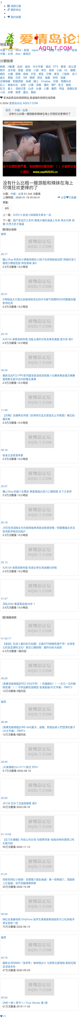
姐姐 (25, 74)
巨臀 (48, 74)
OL (66, 70)
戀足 (39, 77)
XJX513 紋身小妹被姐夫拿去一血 (32, 214)
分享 (63, 197)
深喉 (38, 85)
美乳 (41, 74)
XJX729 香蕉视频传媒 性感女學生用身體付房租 (30, 567)
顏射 (68, 85)
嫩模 (73, 70)
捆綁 (32, 77)
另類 (10, 92)
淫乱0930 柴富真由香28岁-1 (19, 604)
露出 (25, 92)
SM (25, 77)
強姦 (47, 77)
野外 (2, 70)
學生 (43, 70)
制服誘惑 (18, 81)
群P (53, 85)
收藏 (72, 197)
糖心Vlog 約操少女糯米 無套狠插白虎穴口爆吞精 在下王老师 (37, 491)
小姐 (59, 70)
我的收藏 (15, 17)
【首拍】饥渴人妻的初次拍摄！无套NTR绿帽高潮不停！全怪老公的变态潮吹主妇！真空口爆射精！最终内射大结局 (39, 645)
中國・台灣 (6, 53)
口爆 (30, 85)
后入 (2, 85)
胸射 (33, 92)
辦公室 (72, 66)
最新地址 (15, 9)
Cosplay (46, 81)
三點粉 (65, 74)
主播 (10, 74)
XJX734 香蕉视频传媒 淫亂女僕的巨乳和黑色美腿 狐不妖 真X (38, 339)
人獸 (46, 88)
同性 (55, 77)
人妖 (2, 92)
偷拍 (27, 66)
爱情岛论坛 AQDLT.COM (23, 103)
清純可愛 (20, 88)
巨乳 (33, 74)
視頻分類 (15, 6)
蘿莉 (54, 88)
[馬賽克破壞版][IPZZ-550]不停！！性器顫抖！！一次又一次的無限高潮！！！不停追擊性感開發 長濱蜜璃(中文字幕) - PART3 (39, 685)
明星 (61, 88)
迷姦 (63, 77)
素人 (10, 88)
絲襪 (28, 81)
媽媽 (18, 74)
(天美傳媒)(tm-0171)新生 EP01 (20, 767)
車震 (20, 70)
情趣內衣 (66, 81)
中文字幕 (38, 66)
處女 (2, 77)
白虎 (30, 88)
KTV (55, 66)
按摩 (18, 92)
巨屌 (18, 77)
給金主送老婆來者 (13, 455)
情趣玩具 (72, 88)
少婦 (36, 70)
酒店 (48, 66)
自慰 (23, 85)
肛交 (2, 88)
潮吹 (46, 85)
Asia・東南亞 (23, 53)
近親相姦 (5, 81)
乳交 (60, 85)
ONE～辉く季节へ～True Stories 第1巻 (25, 1002)
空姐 (55, 81)
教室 (63, 66)
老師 (51, 70)
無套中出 (13, 85)
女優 (38, 88)
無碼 (2, 66)
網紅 (2, 74)
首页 (8, 110)
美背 (56, 74)
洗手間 (11, 70)
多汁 (74, 74)
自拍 (19, 66)
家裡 (28, 70)
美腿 (10, 77)
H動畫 (11, 66)
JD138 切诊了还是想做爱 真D (20, 803)
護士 (36, 81)
